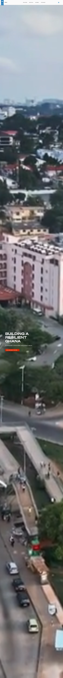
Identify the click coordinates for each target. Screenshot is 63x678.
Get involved (43, 2)
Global (58, 2)
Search (60, 2)
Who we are (25, 2)
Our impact (37, 2)
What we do (31, 2)
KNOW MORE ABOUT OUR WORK (11, 350)
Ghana (6, 2)
